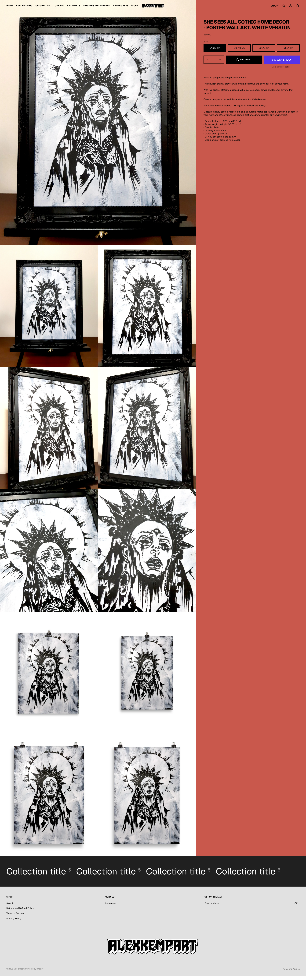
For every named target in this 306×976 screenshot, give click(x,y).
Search (10, 903)
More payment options (281, 67)
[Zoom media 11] (147, 795)
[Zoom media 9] (147, 673)
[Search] (283, 5)
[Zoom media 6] (49, 550)
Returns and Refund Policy (20, 908)
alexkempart (19, 969)
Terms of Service (15, 913)
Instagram (110, 903)
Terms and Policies (291, 969)
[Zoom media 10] (49, 795)
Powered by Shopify (34, 969)
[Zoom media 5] (147, 428)
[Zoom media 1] (98, 122)
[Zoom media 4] (49, 428)
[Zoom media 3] (147, 306)
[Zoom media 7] (147, 550)
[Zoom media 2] (49, 306)
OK (296, 903)
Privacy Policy (13, 918)
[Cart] (297, 5)
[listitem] (135, 6)
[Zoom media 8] (49, 673)
